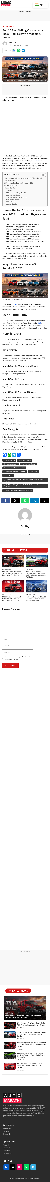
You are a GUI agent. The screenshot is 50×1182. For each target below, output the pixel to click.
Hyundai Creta (10, 188)
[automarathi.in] (6, 3)
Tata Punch (11, 202)
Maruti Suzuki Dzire (11, 185)
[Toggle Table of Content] (42, 175)
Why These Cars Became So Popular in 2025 (19, 183)
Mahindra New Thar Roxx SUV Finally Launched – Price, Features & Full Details (13, 573)
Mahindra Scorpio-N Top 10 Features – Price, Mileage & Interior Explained (36, 598)
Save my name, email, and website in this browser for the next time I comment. (25, 658)
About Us (6, 1145)
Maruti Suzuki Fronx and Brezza (17, 197)
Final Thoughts (12, 204)
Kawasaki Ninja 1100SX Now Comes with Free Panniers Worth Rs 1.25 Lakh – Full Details (31, 1055)
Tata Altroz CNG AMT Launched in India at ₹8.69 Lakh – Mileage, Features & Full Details (36, 574)
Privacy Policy (7, 1153)
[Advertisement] (25, 129)
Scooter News (7, 1134)
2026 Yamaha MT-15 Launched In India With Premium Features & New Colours (31, 1024)
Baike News (7, 1128)
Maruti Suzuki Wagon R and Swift (18, 193)
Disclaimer (6, 1150)
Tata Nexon (9, 190)
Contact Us (6, 1148)
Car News (9, 26)
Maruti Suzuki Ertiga (14, 195)
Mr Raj (13, 43)
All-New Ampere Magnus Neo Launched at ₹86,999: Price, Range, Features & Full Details (31, 1045)
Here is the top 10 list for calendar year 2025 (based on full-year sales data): (23, 179)
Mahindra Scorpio (13, 199)
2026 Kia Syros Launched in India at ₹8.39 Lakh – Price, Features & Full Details (12, 598)
